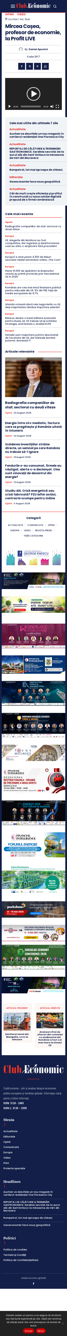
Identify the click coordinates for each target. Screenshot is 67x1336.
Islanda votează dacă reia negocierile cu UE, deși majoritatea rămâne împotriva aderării (33, 306)
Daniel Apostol (38, 49)
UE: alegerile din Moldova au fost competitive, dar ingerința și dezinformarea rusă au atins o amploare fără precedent (32, 243)
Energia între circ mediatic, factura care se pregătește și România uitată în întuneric (33, 427)
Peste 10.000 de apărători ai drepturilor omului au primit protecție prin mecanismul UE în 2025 (32, 273)
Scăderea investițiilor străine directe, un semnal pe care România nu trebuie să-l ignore (32, 448)
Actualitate (17, 129)
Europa (9, 236)
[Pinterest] (37, 66)
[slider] (31, 106)
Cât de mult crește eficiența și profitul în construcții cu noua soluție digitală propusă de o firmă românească (35, 196)
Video (21, 14)
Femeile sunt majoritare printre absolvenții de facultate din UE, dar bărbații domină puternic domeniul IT (31, 337)
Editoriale (16, 177)
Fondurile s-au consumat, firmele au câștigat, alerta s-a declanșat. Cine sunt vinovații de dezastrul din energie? (33, 471)
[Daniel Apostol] (22, 49)
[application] (33, 94)
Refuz (41, 1330)
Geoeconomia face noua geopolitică (34, 181)
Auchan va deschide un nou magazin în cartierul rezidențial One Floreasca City (36, 135)
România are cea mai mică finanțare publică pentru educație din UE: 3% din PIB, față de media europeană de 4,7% (33, 290)
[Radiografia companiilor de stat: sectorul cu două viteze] (33, 377)
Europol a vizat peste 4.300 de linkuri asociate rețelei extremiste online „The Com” (33, 258)
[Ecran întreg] (57, 106)
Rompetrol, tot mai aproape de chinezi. (36, 170)
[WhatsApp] (45, 66)
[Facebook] (21, 66)
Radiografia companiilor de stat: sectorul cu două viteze (33, 228)
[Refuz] (62, 1323)
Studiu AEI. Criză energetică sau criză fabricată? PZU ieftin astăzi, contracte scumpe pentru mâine (30, 494)
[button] (55, 6)
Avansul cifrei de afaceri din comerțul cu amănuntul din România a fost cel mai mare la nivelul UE (50, 1039)
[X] (29, 66)
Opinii (9, 14)
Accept (29, 1330)
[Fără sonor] (52, 106)
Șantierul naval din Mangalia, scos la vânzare (17, 1037)
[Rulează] (9, 106)
